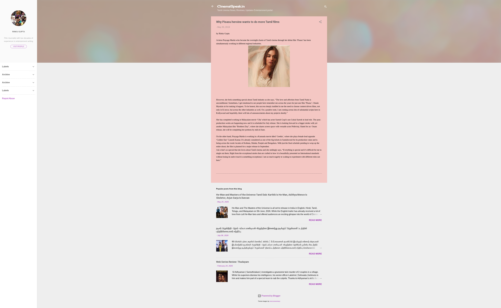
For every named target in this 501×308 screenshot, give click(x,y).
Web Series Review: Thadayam (232, 261)
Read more (315, 220)
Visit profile (18, 46)
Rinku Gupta (18, 32)
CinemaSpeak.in (231, 6)
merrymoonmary (275, 301)
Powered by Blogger (270, 296)
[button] (320, 22)
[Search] (325, 7)
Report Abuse (8, 98)
